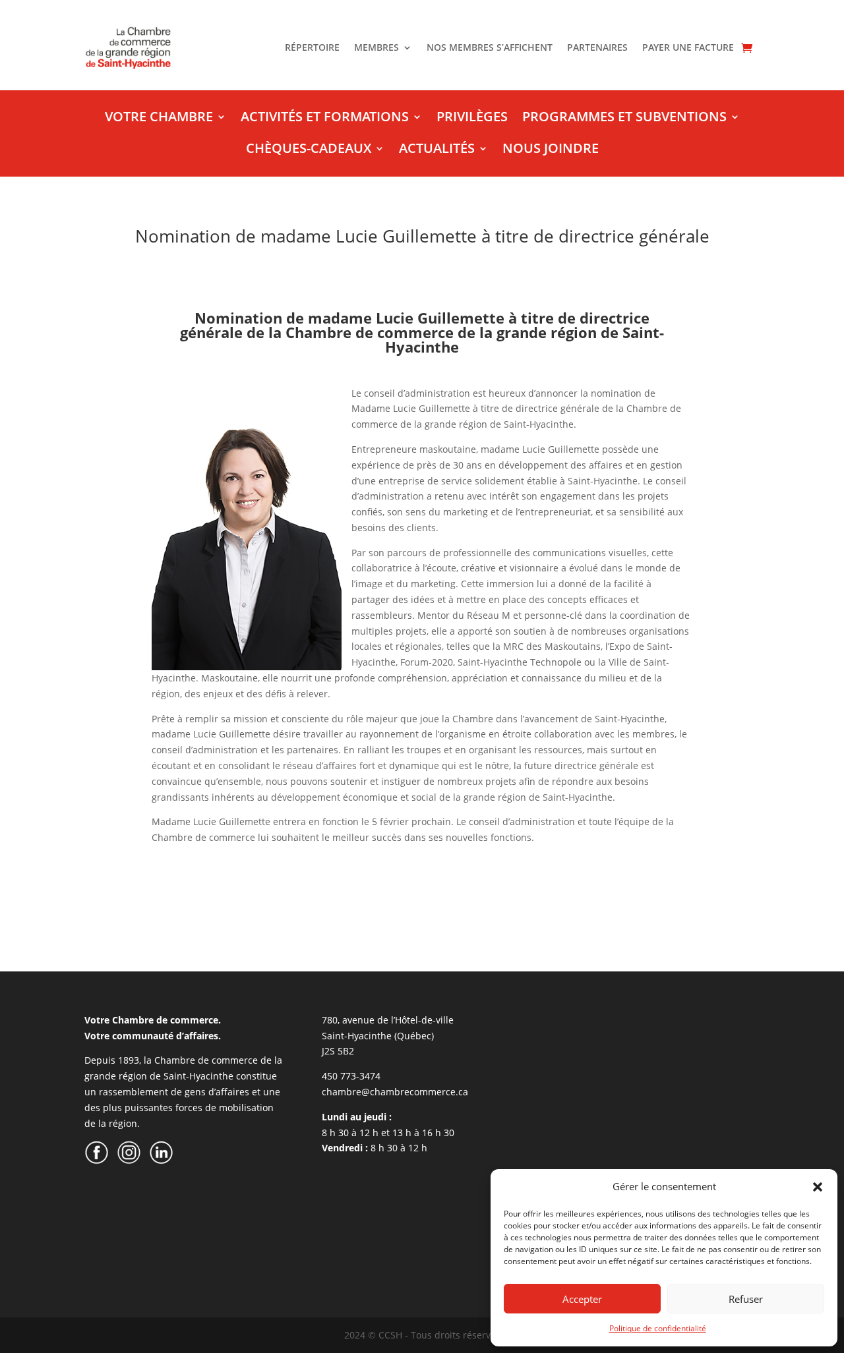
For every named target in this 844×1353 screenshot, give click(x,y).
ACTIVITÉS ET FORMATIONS (325, 118)
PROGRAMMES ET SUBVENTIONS (624, 118)
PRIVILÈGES (472, 118)
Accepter (582, 1299)
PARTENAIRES (597, 48)
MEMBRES (376, 48)
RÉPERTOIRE (312, 48)
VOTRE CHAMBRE (159, 118)
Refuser (746, 1299)
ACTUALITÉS (437, 150)
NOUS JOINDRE (550, 150)
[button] (817, 1187)
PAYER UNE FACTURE (688, 48)
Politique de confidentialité (657, 1328)
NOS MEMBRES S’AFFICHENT (490, 48)
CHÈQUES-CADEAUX (308, 150)
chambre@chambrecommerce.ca (395, 1091)
